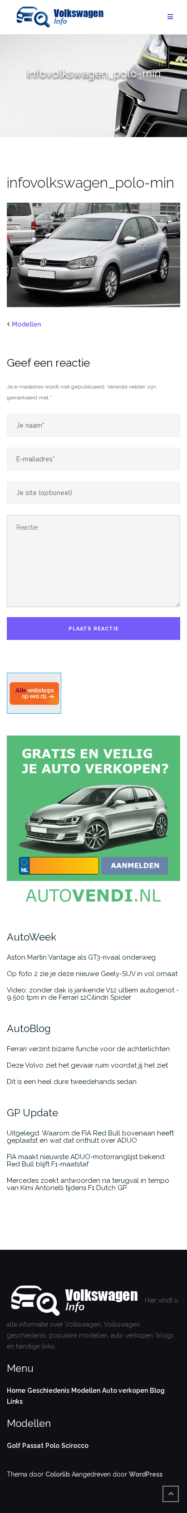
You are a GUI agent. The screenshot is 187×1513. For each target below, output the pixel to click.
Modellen (26, 324)
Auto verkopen (125, 1390)
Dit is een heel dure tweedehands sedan (72, 1081)
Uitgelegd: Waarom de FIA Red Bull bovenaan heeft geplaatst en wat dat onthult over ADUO (90, 1137)
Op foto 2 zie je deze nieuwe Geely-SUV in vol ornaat (92, 973)
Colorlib (57, 1474)
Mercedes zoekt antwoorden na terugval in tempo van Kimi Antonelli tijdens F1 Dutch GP (88, 1184)
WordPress (145, 1474)
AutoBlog (29, 1028)
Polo (52, 1445)
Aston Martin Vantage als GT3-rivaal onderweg (81, 957)
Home (16, 1390)
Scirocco (75, 1445)
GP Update (32, 1113)
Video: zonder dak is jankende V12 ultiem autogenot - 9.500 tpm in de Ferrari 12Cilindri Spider (93, 994)
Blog (157, 1390)
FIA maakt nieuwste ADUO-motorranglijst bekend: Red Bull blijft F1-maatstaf (86, 1160)
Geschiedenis (48, 1390)
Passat (33, 1445)
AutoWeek (31, 937)
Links (15, 1401)
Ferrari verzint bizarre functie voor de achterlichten (88, 1049)
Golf (13, 1445)
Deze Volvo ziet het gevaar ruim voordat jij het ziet (87, 1065)
